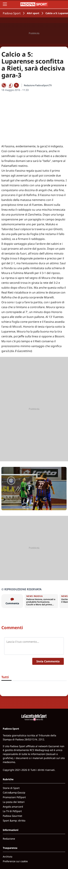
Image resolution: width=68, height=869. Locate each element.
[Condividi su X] (16, 85)
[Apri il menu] (5, 4)
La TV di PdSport (12, 811)
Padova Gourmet (12, 815)
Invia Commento (48, 661)
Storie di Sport (11, 788)
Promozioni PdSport (14, 797)
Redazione (9, 838)
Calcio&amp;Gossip (14, 792)
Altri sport (33, 13)
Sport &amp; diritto (14, 820)
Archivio (7, 856)
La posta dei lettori (14, 802)
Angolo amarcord (13, 806)
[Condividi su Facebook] (10, 85)
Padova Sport (12, 13)
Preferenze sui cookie (15, 861)
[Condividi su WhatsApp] (3, 85)
